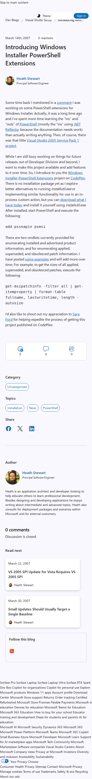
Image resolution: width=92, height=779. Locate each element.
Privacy (77, 766)
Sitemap (40, 766)
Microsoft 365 (73, 727)
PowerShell (28, 124)
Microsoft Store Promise (33, 702)
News (32, 408)
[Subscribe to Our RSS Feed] (12, 652)
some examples (37, 259)
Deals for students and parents (57, 717)
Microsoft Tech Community (51, 742)
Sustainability (45, 757)
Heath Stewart (28, 78)
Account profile (62, 692)
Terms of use (31, 771)
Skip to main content (14, 2)
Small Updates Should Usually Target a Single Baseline (39, 611)
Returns (49, 697)
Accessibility (27, 757)
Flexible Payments (63, 702)
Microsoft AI (8, 727)
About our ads (10, 776)
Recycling (81, 771)
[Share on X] (20, 429)
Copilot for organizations (29, 687)
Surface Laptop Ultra (51, 682)
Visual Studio (54, 747)
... (82, 20)
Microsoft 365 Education (16, 712)
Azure (24, 737)
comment (64, 102)
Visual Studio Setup (38, 20)
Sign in (81, 16)
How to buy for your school (53, 712)
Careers (69, 747)
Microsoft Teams (47, 732)
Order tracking (65, 697)
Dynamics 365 (53, 727)
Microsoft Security (30, 727)
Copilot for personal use (63, 687)
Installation (14, 408)
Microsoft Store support (26, 697)
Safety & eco (65, 771)
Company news (24, 752)
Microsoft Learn (68, 737)
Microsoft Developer (43, 737)
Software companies (31, 747)
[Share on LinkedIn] (32, 429)
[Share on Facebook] (8, 429)
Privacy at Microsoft (49, 752)
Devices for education (29, 707)
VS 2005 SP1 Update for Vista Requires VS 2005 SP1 (41, 574)
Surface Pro (7, 682)
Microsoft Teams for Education (65, 707)
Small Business (10, 737)
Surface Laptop (26, 682)
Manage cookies (11, 771)
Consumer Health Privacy (17, 766)
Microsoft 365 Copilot (74, 732)
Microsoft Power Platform (17, 732)
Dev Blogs (12, 20)
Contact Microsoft (59, 766)
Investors (70, 752)
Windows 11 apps (39, 692)
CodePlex (78, 178)
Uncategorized (17, 387)
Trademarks (48, 771)
